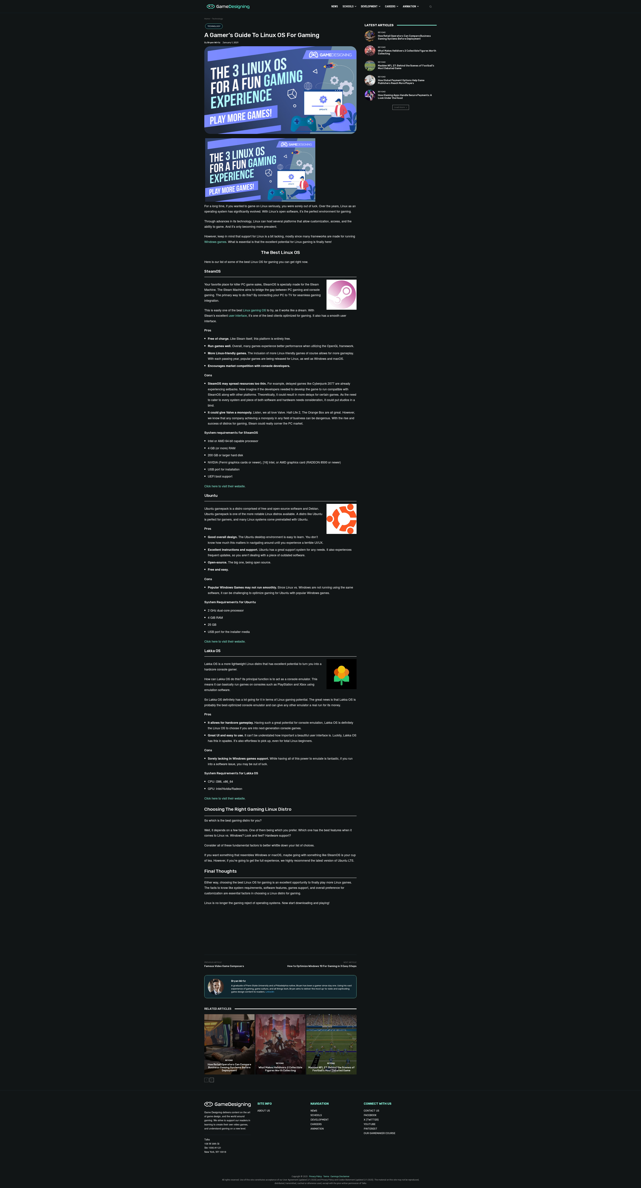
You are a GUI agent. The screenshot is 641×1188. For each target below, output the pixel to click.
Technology (217, 19)
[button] (430, 6)
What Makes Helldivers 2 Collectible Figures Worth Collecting (280, 1069)
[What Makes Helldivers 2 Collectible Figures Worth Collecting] (280, 1044)
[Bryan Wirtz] (218, 987)
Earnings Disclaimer (340, 1176)
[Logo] (227, 6)
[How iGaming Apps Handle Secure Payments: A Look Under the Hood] (370, 95)
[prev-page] (206, 1080)
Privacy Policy (315, 1176)
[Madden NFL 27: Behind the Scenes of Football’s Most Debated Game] (331, 1044)
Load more (399, 107)
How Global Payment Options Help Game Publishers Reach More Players (401, 82)
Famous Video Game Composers (224, 966)
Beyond (229, 1060)
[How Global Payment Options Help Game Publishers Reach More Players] (370, 80)
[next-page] (212, 1080)
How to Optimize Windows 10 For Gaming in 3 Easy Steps (322, 966)
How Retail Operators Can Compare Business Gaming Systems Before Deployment (229, 1067)
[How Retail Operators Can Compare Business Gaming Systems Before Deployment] (229, 1044)
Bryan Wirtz (213, 42)
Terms (326, 1176)
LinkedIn (270, 992)
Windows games (215, 241)
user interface (238, 315)
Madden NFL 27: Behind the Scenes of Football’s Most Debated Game (331, 1069)
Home (207, 19)
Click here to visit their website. (225, 486)
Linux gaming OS (254, 310)
